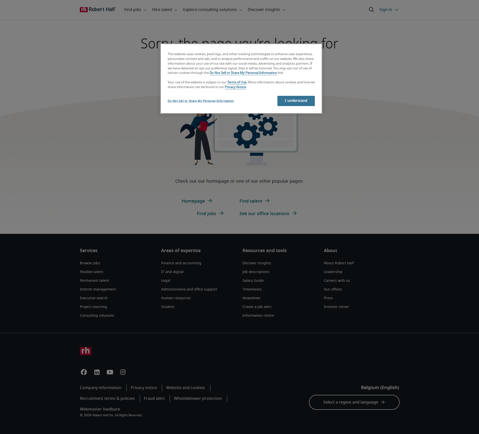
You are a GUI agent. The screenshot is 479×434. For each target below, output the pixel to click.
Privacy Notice (235, 87)
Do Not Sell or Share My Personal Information (243, 73)
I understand (296, 101)
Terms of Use (236, 82)
